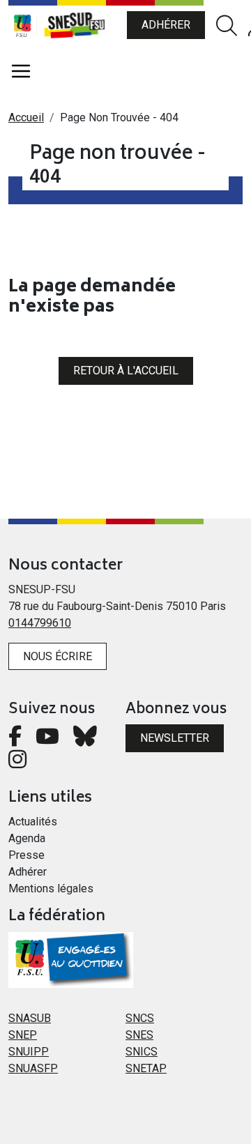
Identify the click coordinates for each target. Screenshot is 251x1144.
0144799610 (39, 623)
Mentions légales (50, 888)
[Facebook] (15, 740)
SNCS (140, 1018)
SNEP (22, 1035)
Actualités (32, 821)
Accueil (26, 117)
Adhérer (166, 24)
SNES (139, 1035)
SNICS (142, 1051)
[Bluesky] (85, 740)
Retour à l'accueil (125, 370)
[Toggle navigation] (21, 71)
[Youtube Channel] (47, 740)
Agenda (26, 838)
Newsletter (174, 738)
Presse (26, 855)
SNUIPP (28, 1051)
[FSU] (22, 25)
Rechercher (226, 25)
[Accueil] (81, 25)
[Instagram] (17, 763)
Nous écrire (57, 656)
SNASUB (29, 1018)
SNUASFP (33, 1068)
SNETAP (146, 1068)
